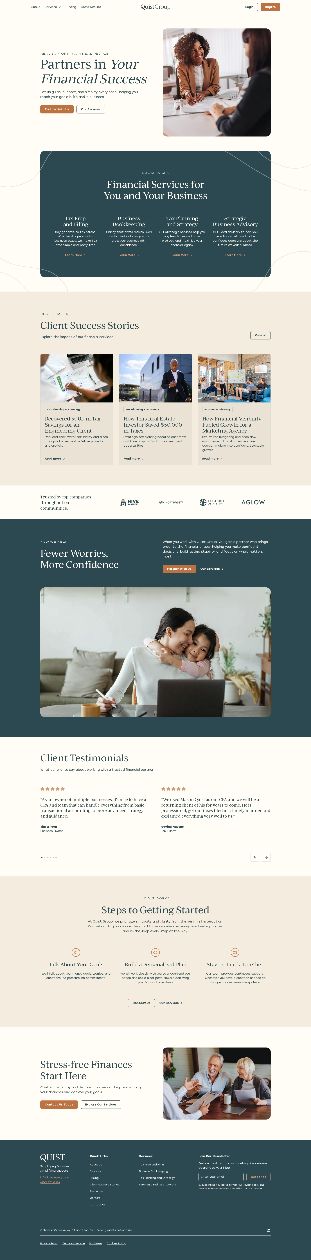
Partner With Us (57, 109)
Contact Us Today (59, 1104)
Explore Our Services (101, 1104)
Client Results (91, 7)
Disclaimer (95, 1243)
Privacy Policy (251, 1185)
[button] (53, 7)
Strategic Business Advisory (157, 1184)
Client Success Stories (104, 1184)
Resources (96, 1191)
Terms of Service (73, 1243)
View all (260, 335)
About (35, 7)
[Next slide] (266, 857)
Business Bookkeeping (153, 1171)
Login (249, 7)
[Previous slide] (255, 857)
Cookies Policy (116, 1243)
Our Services (90, 109)
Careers (95, 1197)
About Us (96, 1164)
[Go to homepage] (155, 7)
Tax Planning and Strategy (157, 1178)
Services (95, 1171)
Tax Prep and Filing (151, 1164)
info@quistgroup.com (54, 1177)
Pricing (71, 7)
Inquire (270, 7)
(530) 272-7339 (50, 1182)
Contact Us (141, 1003)
